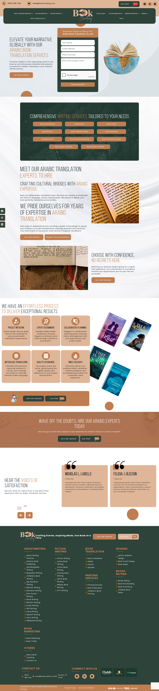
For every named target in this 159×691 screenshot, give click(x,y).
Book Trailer (111, 124)
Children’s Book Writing (33, 577)
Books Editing (55, 13)
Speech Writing (33, 614)
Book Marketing (115, 13)
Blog (121, 18)
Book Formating (125, 587)
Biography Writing (34, 573)
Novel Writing (32, 599)
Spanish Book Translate (111, 139)
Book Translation (37, 18)
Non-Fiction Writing (32, 595)
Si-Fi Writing (62, 590)
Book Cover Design (47, 124)
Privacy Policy (70, 688)
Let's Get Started (21, 75)
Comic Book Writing (62, 568)
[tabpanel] (85, 486)
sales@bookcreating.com (45, 676)
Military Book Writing (62, 586)
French (91, 564)
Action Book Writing (62, 562)
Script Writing (33, 605)
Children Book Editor (124, 591)
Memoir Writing (33, 587)
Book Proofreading (126, 584)
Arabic (90, 561)
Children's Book (47, 139)
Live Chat (129, 4)
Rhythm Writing (33, 602)
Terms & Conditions (86, 688)
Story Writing (32, 617)
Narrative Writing (34, 590)
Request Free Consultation (58, 237)
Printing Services (131, 13)
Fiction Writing (41, 13)
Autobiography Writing (33, 568)
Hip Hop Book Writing (32, 583)
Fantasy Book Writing (63, 574)
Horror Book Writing (62, 580)
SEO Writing (32, 608)
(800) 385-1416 (28, 676)
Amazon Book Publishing (79, 139)
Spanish (91, 567)
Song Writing (32, 611)
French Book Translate (63, 147)
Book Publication (95, 588)
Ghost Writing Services (22, 13)
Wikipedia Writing (34, 620)
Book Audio (101, 13)
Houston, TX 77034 (62, 676)
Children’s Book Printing (94, 592)
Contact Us (32, 660)
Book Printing (47, 132)
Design (144, 13)
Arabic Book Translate (95, 147)
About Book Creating (32, 656)
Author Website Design (79, 132)
